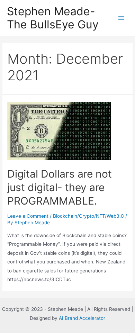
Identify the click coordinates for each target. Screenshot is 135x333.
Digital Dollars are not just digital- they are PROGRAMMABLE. (59, 187)
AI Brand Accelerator (82, 318)
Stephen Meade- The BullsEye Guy (53, 17)
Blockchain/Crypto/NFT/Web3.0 (88, 216)
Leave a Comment (27, 216)
